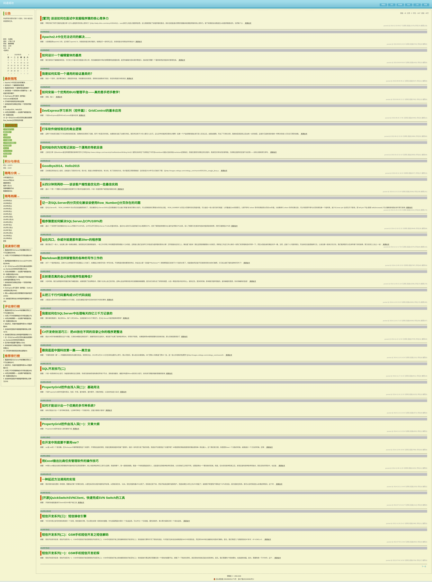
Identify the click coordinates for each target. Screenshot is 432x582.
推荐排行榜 (12, 356)
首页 (391, 5)
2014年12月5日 (45, 271)
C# (5, 135)
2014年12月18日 (45, 216)
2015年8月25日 (45, 105)
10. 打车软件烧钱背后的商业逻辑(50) (15, 351)
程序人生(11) (7, 186)
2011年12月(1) (8, 233)
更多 (5, 156)
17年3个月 (11, 41)
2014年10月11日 (45, 474)
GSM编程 (8, 140)
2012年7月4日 (44, 548)
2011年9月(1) (7, 236)
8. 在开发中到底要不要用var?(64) (14, 343)
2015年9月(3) (7, 200)
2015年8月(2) (7, 203)
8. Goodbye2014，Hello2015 (12, 109)
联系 (408, 5)
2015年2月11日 (45, 161)
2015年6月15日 (45, 124)
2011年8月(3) (7, 238)
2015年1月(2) (7, 214)
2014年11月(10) (8, 219)
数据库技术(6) (7, 191)
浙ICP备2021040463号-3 (246, 579)
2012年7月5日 (44, 530)
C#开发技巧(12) (8, 177)
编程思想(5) (7, 183)
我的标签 (11, 125)
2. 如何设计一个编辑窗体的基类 (13, 85)
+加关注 (6, 50)
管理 (425, 5)
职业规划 (7, 153)
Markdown (8, 151)
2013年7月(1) (7, 225)
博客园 (383, 5)
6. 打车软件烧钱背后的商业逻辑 (13, 101)
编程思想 (7, 132)
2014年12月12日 (45, 235)
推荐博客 (11, 44)
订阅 (417, 5)
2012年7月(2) (7, 230)
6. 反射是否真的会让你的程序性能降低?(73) (17, 334)
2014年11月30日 (45, 290)
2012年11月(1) (8, 227)
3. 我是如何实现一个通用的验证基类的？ (16, 88)
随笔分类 (11, 173)
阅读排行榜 (12, 246)
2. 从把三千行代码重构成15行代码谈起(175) (17, 316)
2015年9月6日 (44, 69)
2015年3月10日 (45, 142)
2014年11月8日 (45, 456)
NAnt (6, 148)
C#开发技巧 (9, 129)
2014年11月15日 (45, 400)
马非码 (10, 39)
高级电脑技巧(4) (8, 188)
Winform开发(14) (8, 180)
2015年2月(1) (7, 211)
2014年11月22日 (45, 327)
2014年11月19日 (45, 345)
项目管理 (7, 145)
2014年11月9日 (45, 437)
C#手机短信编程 (10, 143)
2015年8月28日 (45, 87)
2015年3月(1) (7, 209)
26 (9, 48)
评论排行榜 (12, 306)
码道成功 (8, 3)
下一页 (424, 566)
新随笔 (400, 5)
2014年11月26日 (45, 308)
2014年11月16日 (45, 382)
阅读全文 (248, 23)
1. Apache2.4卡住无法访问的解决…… (15, 82)
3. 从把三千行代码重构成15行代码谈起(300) (17, 370)
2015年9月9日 (44, 32)
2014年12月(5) (8, 217)
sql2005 (7, 137)
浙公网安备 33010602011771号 (226, 579)
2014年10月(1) (8, 222)
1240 (9, 46)
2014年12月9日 (45, 253)
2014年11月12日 (45, 419)
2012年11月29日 (45, 511)
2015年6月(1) (7, 206)
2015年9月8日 (44, 50)
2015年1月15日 (45, 179)
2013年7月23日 (45, 493)
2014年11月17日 (45, 364)
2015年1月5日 (44, 198)
